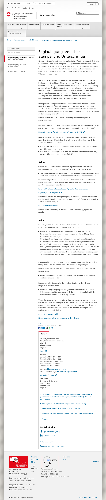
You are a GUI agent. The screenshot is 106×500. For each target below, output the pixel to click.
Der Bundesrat (15, 3)
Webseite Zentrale (47, 375)
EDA (28, 3)
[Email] (52, 328)
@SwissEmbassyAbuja (52, 432)
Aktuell (11, 24)
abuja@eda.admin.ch (57, 369)
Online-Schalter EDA (34, 459)
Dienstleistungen (48, 24)
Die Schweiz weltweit (44, 3)
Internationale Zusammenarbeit (14, 33)
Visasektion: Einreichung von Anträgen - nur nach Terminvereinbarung (67, 413)
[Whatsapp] (49, 328)
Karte (42, 351)
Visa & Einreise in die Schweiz (64, 25)
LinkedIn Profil (50, 436)
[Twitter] (42, 328)
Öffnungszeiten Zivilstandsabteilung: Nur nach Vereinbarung (64, 404)
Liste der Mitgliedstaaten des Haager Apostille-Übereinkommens (63, 189)
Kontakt (43, 334)
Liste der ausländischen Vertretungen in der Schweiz (58, 318)
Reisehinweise (34, 24)
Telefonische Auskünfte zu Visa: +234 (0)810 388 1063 (61, 408)
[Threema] (47, 328)
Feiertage (45, 419)
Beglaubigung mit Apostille (49, 193)
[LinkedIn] (44, 328)
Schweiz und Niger (82, 24)
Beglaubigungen (33, 40)
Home (9, 40)
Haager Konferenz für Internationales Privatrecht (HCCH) (60, 132)
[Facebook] (39, 328)
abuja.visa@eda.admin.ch (70, 372)
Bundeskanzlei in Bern (47, 206)
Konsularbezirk (47, 442)
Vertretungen (21, 24)
